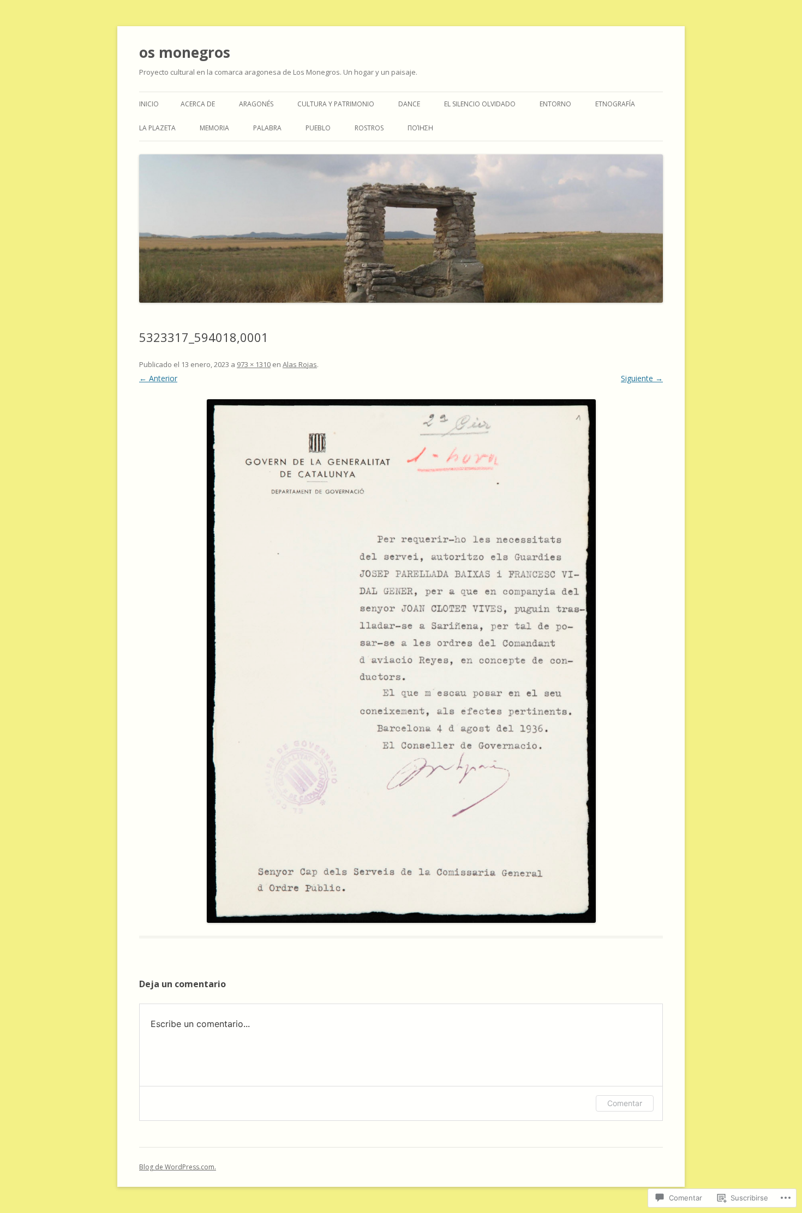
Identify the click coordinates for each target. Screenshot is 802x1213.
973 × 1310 (254, 364)
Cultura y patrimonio (335, 104)
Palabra (267, 128)
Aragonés (256, 104)
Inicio (149, 104)
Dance (409, 104)
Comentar (624, 1103)
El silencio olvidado (480, 104)
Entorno (555, 104)
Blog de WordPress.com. (177, 1167)
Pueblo (318, 128)
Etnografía (615, 104)
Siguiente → (642, 378)
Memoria (214, 128)
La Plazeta (157, 128)
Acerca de (198, 104)
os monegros (184, 52)
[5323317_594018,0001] (401, 661)
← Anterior (158, 378)
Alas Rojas (300, 364)
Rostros (369, 128)
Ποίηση (420, 128)
